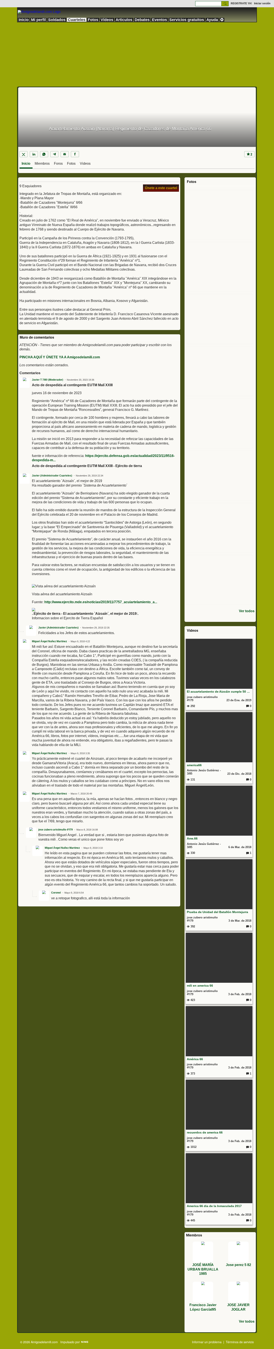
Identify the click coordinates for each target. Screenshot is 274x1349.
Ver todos (247, 611)
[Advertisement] (137, 54)
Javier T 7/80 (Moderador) (47, 379)
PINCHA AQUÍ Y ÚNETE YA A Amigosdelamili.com (59, 357)
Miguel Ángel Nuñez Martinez (49, 641)
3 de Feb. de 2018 (239, 994)
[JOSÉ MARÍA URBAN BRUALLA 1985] (203, 1252)
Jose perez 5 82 (238, 1265)
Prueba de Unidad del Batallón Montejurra (217, 912)
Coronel (56, 892)
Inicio (26, 163)
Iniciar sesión (262, 3)
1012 (193, 1147)
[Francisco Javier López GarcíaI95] (203, 1292)
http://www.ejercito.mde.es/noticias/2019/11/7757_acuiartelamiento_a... (100, 602)
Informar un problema (207, 1342)
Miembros (42, 163)
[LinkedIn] (34, 154)
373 (192, 1073)
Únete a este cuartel (161, 188)
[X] (23, 154)
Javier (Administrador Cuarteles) (52, 475)
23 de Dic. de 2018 (239, 773)
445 (192, 1220)
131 (192, 779)
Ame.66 (192, 838)
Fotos (71, 163)
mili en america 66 (200, 985)
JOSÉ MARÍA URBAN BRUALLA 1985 (203, 1269)
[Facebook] (75, 154)
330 (192, 853)
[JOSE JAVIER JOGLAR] (238, 1292)
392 (192, 926)
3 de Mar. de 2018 (239, 920)
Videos (85, 163)
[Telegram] (54, 154)
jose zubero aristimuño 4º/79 (55, 829)
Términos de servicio (240, 1342)
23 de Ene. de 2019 (238, 700)
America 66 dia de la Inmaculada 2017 (214, 1206)
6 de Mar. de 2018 (239, 847)
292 (192, 706)
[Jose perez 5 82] (238, 1252)
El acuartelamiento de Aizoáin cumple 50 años (219, 691)
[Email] (65, 154)
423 (192, 1000)
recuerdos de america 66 (205, 1132)
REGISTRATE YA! (241, 3)
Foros (58, 163)
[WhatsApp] (44, 154)
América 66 (195, 1059)
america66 (194, 765)
